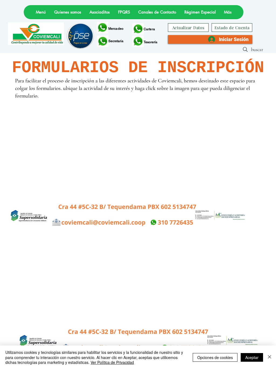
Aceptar (251, 357)
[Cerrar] (269, 357)
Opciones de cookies (215, 357)
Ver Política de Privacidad (112, 362)
